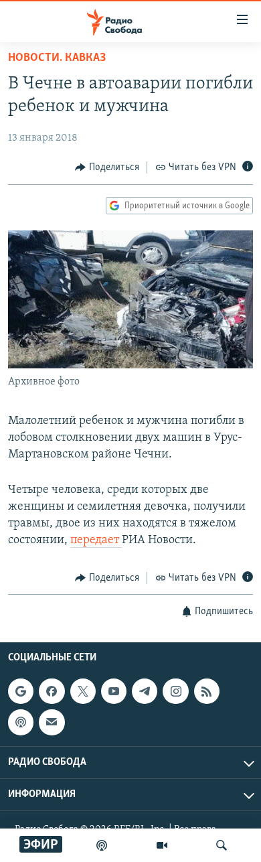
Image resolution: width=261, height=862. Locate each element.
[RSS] (207, 691)
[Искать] (221, 845)
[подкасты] (102, 845)
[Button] (107, 167)
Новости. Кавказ (57, 58)
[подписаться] (51, 722)
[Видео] (162, 845)
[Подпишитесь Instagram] (175, 691)
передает (96, 540)
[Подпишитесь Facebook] (51, 691)
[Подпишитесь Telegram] (144, 691)
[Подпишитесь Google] (20, 691)
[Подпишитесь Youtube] (113, 691)
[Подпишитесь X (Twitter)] (83, 691)
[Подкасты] (20, 722)
